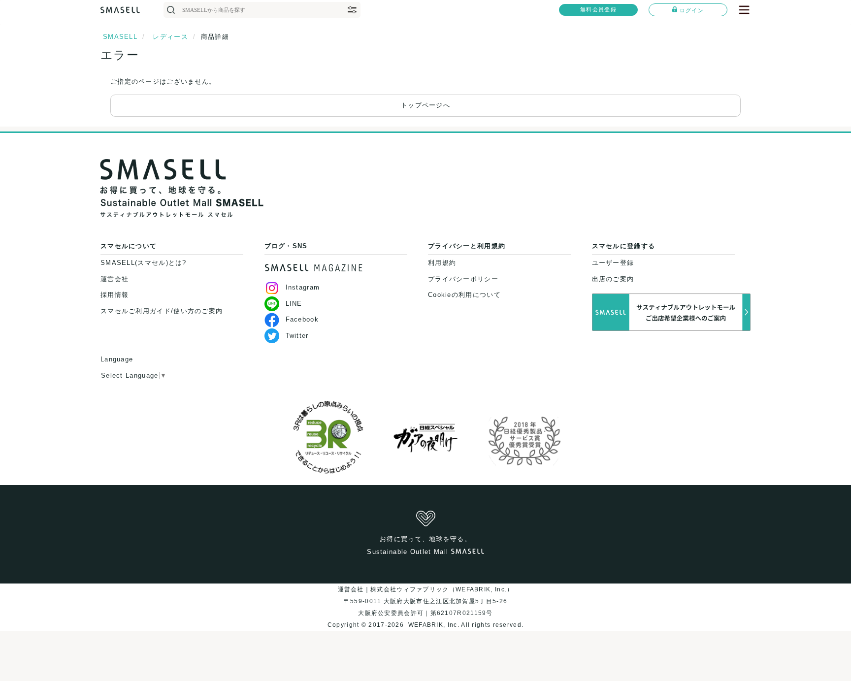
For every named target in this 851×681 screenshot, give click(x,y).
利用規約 (442, 262)
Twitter (297, 335)
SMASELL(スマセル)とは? (143, 262)
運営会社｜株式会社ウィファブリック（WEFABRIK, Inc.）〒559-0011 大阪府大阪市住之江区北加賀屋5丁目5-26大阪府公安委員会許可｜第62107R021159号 (426, 601)
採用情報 (114, 294)
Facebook (302, 319)
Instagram (303, 287)
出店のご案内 (613, 279)
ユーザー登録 (613, 262)
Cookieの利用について (464, 294)
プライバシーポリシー (463, 279)
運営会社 (114, 279)
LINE (294, 303)
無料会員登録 (598, 9)
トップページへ (425, 105)
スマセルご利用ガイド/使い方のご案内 (161, 311)
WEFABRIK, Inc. (433, 624)
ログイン (692, 10)
